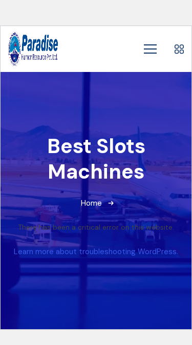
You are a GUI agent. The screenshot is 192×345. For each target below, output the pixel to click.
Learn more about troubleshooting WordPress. (96, 252)
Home (91, 203)
